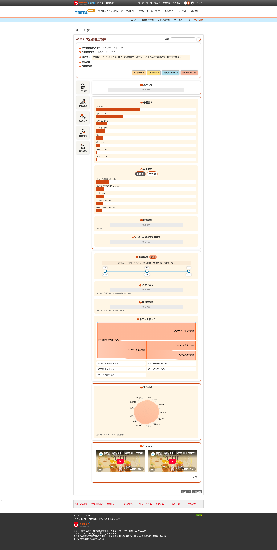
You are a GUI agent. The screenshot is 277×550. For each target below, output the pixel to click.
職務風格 (83, 136)
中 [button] (189, 3)
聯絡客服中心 (81, 519)
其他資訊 (83, 151)
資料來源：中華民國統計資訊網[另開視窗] (110, 310)
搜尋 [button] (199, 39)
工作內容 (83, 91)
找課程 (157, 3)
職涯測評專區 (156, 11)
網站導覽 (110, 3)
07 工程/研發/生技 (182, 20)
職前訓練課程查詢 (189, 73)
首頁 (136, 20)
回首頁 (100, 3)
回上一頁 (186, 491)
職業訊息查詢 (104, 11)
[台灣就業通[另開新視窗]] (82, 526)
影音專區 (169, 11)
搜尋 (167, 39)
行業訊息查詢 (117, 11)
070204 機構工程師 (106, 375)
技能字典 (182, 11)
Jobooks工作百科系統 (85, 3)
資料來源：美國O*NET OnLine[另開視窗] (110, 435)
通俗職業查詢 (164, 20)
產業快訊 (130, 11)
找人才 (149, 3)
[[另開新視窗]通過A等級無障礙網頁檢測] (199, 515)
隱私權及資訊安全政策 (109, 519)
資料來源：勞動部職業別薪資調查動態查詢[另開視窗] (114, 293)
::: (74, 1)
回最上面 (197, 491)
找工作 (141, 3)
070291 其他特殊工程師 (108, 363)
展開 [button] (153, 257)
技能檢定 (177, 3)
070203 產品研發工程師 (158, 363)
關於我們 (195, 11)
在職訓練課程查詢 (170, 73)
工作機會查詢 (153, 73)
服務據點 (93, 519)
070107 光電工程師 (156, 369)
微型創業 (167, 3)
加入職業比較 (138, 73)
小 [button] (185, 3)
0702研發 (198, 20)
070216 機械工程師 (106, 369)
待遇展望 (83, 121)
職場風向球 (143, 11)
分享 (200, 3)
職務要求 (83, 106)
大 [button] (192, 3)
